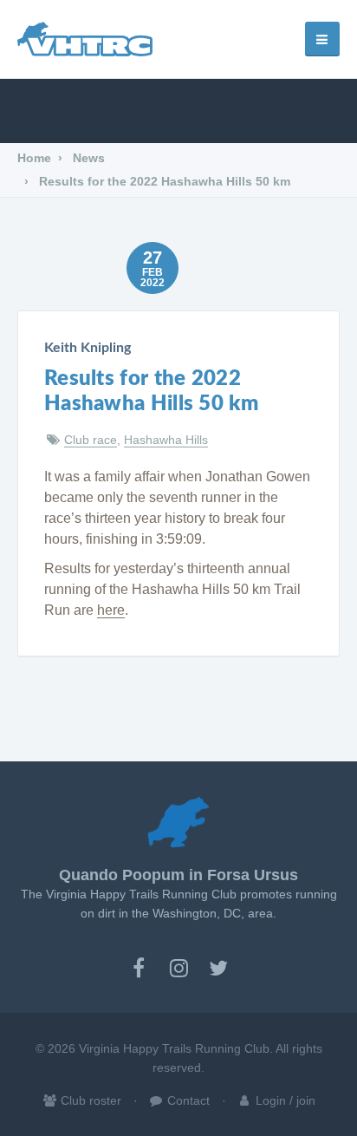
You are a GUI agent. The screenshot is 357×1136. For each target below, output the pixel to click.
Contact (187, 1100)
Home (34, 158)
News (87, 158)
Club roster (89, 1100)
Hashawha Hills (166, 440)
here (111, 610)
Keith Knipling (87, 348)
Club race (90, 440)
